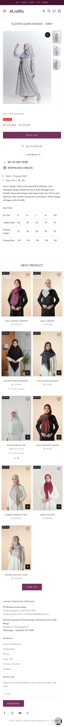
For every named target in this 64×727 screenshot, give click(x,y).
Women (24, 2)
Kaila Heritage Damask (47, 445)
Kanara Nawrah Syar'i (16, 514)
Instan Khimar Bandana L (16, 380)
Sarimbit (45, 2)
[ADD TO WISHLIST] (28, 275)
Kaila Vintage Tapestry (16, 321)
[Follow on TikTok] (27, 713)
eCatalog (7, 668)
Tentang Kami (9, 648)
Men (17, 2)
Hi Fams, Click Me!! (11, 663)
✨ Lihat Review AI (32, 154)
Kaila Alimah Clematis (47, 380)
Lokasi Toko (8, 658)
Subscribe (13, 703)
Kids (38, 2)
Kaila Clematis (48, 321)
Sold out (32, 135)
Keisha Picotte (47, 514)
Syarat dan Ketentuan (12, 643)
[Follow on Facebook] (4, 713)
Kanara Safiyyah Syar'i (16, 575)
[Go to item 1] (57, 37)
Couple (32, 2)
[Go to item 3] (57, 64)
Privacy (6, 653)
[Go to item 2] (57, 50)
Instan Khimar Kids (16, 445)
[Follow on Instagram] (12, 713)
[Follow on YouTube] (19, 713)
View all (32, 587)
